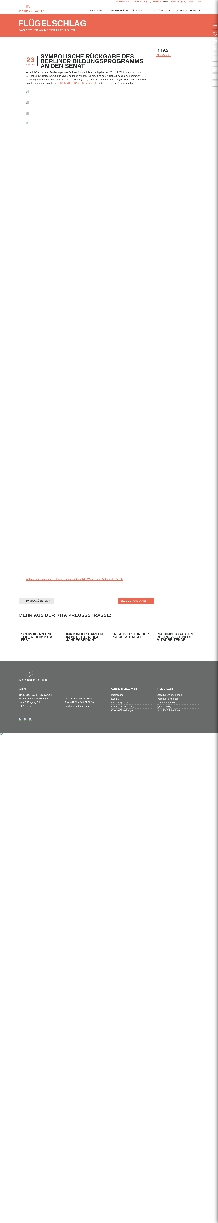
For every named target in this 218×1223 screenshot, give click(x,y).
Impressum (117, 695)
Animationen (175, 1)
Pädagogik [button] (138, 10)
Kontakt (195, 10)
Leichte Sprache (123, 1)
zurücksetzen (194, 1)
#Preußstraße (163, 55)
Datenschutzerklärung (122, 706)
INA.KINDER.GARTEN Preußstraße (79, 83)
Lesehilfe (157, 1)
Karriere (181, 10)
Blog (153, 10)
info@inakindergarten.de (78, 706)
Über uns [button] (165, 10)
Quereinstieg (164, 706)
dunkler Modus (138, 1)
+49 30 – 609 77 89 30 (82, 702)
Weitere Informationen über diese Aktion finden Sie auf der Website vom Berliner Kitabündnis (74, 579)
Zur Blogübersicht (39, 601)
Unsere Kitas (97, 10)
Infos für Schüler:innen (169, 710)
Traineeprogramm (166, 702)
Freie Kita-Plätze (118, 10)
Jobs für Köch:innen (167, 699)
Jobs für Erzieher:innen (169, 695)
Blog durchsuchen (134, 601)
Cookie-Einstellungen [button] (122, 710)
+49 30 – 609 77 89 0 (80, 698)
